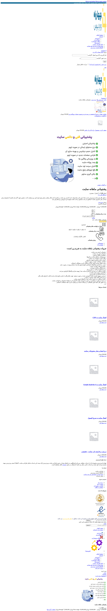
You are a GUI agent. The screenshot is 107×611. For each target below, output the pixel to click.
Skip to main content (100, 1)
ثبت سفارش (103, 221)
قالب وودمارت (95, 41)
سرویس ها (100, 99)
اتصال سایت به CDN (99, 317)
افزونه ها (97, 43)
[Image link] (100, 505)
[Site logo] (100, 32)
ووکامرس (97, 39)
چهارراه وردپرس (67, 518)
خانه (105, 99)
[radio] (89, 210)
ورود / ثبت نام (99, 568)
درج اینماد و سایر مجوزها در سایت (95, 351)
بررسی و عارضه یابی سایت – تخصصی (93, 451)
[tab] (100, 243)
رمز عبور (101, 58)
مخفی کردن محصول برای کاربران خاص (95, 130)
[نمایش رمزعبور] (80, 58)
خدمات (64, 464)
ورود (105, 61)
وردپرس (97, 38)
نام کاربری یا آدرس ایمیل (97, 55)
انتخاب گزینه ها (51, 609)
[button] (102, 322)
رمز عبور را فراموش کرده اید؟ (97, 64)
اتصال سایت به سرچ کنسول (97, 418)
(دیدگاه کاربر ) (102, 195)
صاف (93, 218)
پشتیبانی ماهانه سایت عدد (99, 219)
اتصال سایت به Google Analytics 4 (94, 384)
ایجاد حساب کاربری (98, 52)
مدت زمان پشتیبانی (100, 214)
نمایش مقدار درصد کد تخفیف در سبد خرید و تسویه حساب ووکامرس (87, 114)
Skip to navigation (90, 1)
